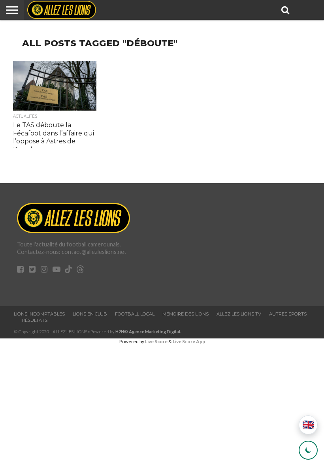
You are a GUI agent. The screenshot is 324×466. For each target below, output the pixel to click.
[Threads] (80, 270)
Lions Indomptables (39, 314)
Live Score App (189, 341)
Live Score (156, 341)
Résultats (34, 320)
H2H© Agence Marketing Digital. (148, 331)
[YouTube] (56, 270)
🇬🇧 (308, 424)
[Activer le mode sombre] (308, 450)
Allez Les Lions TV (239, 314)
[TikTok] (68, 270)
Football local (134, 314)
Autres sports (288, 314)
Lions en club (90, 314)
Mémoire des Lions (185, 314)
